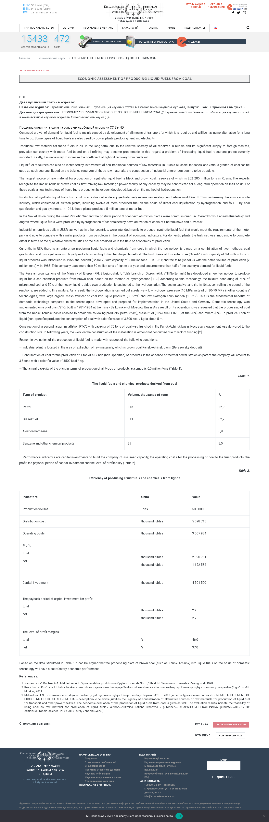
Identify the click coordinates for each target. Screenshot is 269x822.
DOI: (26, 12)
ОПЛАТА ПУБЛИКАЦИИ (107, 41)
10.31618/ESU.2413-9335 (43, 12)
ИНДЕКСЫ (194, 41)
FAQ (146, 777)
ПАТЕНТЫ (153, 27)
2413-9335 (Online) (41, 8)
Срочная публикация (216, 5)
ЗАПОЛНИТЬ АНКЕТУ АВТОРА (156, 41)
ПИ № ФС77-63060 (142, 18)
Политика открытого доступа (102, 769)
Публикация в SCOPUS (195, 5)
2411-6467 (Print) (40, 5)
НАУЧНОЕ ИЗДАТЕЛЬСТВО (39, 27)
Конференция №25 (230, 735)
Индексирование (95, 766)
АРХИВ (171, 27)
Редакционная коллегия (99, 781)
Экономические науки (34, 70)
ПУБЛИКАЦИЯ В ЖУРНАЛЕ (98, 27)
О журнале (91, 758)
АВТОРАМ (68, 27)
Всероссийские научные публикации (166, 773)
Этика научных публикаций (100, 762)
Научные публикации (97, 773)
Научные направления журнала (103, 777)
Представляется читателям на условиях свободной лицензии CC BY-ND (71, 127)
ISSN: (26, 5)
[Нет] (264, 816)
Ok (179, 815)
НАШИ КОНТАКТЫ (195, 27)
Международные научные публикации (160, 768)
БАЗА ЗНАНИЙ (130, 27)
